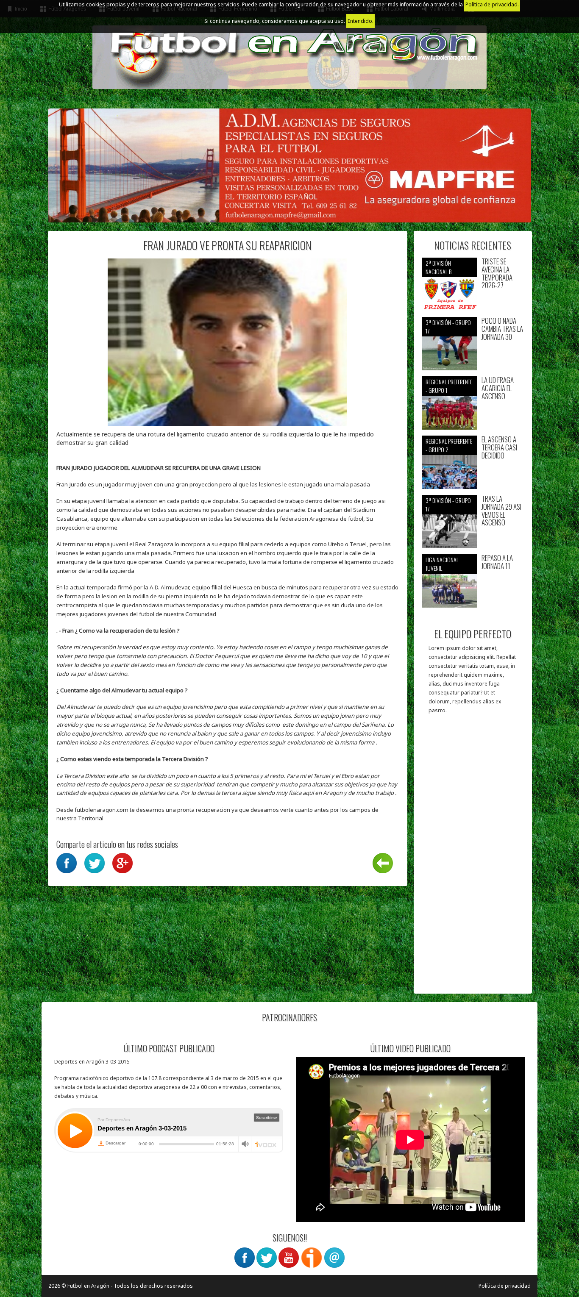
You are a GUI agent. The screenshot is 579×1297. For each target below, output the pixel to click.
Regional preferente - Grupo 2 (449, 445)
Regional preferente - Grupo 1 (449, 385)
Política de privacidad (505, 1285)
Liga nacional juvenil (442, 563)
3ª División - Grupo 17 (448, 326)
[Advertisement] (473, 858)
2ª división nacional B (438, 267)
